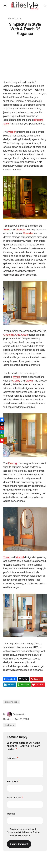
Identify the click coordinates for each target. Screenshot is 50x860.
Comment (12, 758)
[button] (5, 5)
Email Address (15, 797)
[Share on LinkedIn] (2, 432)
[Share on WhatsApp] (2, 436)
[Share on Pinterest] (2, 428)
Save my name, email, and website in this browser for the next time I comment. (25, 832)
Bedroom (9, 725)
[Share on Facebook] (2, 420)
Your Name (13, 781)
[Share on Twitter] (2, 424)
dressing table (12, 702)
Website (11, 813)
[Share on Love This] (2, 440)
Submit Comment (19, 844)
